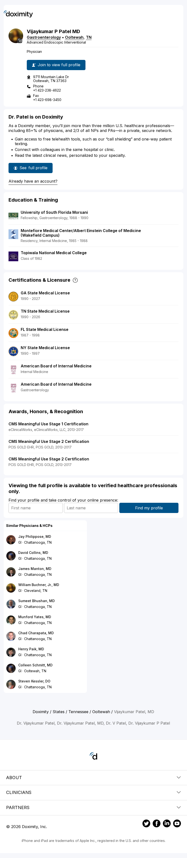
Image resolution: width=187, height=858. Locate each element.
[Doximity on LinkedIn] (167, 824)
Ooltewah (74, 37)
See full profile (33, 169)
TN (89, 37)
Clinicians (18, 792)
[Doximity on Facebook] (156, 824)
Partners (17, 807)
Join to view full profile (59, 64)
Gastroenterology (44, 37)
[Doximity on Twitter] (146, 824)
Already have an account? (33, 181)
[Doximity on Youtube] (177, 824)
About (14, 777)
